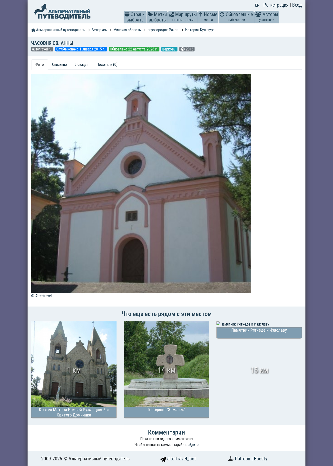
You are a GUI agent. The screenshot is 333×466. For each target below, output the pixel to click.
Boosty (260, 459)
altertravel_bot (181, 459)
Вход (297, 5)
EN (257, 5)
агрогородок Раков (163, 30)
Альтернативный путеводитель (60, 30)
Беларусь (99, 30)
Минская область (127, 30)
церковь (169, 49)
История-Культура (200, 30)
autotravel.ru (42, 49)
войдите (192, 444)
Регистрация (276, 5)
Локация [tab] (81, 64)
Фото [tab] (39, 64)
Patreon (243, 459)
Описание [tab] (59, 64)
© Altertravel (41, 296)
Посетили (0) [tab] (107, 64)
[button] (127, 14)
